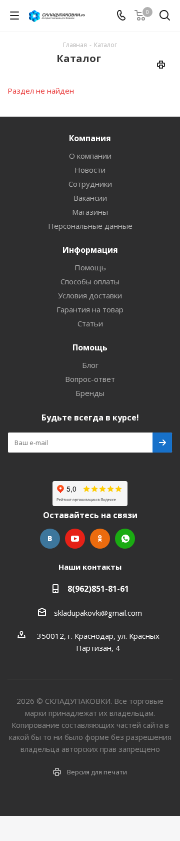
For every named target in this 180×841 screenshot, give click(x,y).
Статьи (90, 323)
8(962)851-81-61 (98, 588)
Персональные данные (90, 226)
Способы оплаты (90, 281)
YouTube (75, 539)
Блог (90, 365)
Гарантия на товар (90, 309)
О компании (90, 156)
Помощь (90, 267)
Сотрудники (90, 184)
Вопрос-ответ (90, 379)
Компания (90, 138)
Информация (90, 249)
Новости (90, 170)
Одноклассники (100, 539)
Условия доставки (90, 295)
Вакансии (90, 198)
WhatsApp (125, 539)
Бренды (90, 393)
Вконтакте (50, 539)
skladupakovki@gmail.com (98, 613)
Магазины (90, 212)
